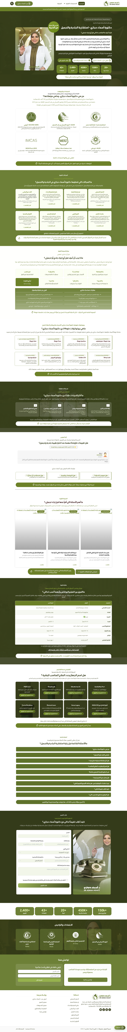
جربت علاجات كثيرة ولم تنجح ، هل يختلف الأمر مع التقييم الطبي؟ (91, 783)
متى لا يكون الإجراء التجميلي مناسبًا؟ (99, 772)
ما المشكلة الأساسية (37, 857)
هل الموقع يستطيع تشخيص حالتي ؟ (99, 795)
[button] (83, 77)
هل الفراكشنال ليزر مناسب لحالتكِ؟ (33, 553)
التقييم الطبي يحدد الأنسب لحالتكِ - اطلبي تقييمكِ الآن (63, 650)
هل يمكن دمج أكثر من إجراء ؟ (101, 778)
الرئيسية (81, 4)
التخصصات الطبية (71, 4)
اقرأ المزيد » (107, 564)
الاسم (67, 832)
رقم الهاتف (66, 841)
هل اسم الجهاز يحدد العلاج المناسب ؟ (98, 766)
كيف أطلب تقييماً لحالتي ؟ (101, 789)
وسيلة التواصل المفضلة (36, 841)
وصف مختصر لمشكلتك (63, 865)
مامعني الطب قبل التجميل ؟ (101, 755)
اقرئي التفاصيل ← (100, 205)
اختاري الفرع (66, 849)
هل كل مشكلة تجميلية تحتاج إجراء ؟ (99, 761)
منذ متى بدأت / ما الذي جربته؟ (62, 857)
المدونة (59, 4)
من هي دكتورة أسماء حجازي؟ (101, 749)
